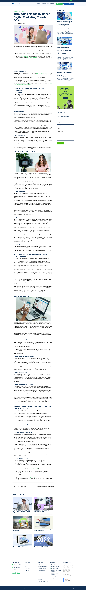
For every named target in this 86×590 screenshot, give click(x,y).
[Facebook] (68, 0)
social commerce (24, 56)
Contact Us (59, 3)
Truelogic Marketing (18, 23)
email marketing (41, 52)
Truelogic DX (52, 3)
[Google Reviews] (73, 0)
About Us (44, 3)
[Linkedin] (71, 0)
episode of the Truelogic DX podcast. (43, 73)
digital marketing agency (32, 57)
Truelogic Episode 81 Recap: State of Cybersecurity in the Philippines (19, 486)
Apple (35, 477)
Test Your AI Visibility (69, 3)
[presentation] (22, 503)
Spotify (26, 477)
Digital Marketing (17, 11)
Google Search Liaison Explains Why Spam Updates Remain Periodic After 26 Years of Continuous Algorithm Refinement (65, 73)
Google (30, 477)
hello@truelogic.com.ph (28, 0)
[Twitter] (70, 0)
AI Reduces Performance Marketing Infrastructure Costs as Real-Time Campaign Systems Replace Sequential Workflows (65, 23)
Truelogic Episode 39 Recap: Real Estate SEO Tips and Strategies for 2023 (21, 511)
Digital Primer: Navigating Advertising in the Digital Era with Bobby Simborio (45, 486)
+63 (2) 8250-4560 (17, 0)
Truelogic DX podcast (33, 468)
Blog (48, 3)
